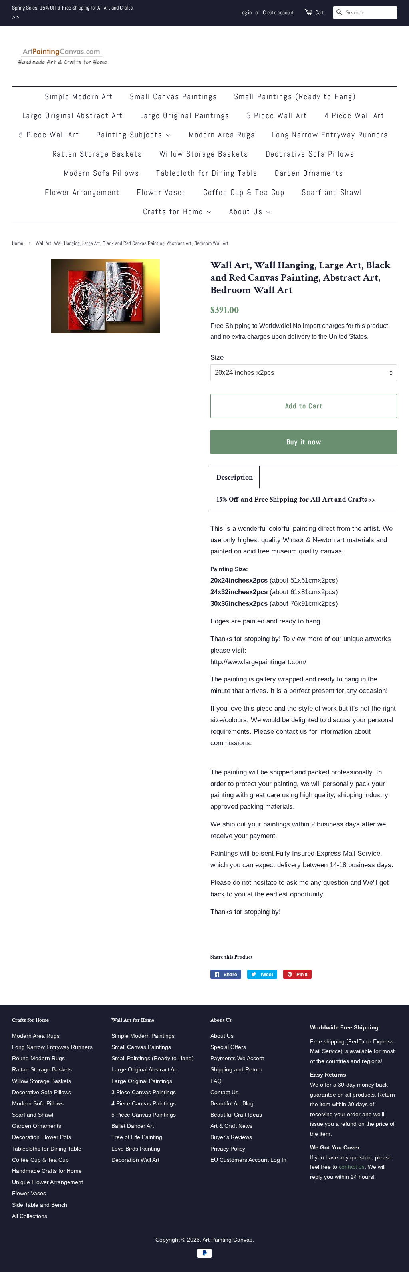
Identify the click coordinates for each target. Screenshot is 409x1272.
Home (17, 243)
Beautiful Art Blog (232, 1103)
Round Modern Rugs (38, 1058)
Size (217, 357)
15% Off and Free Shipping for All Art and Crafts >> (295, 499)
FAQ (216, 1081)
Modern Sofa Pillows (101, 173)
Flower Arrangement (82, 192)
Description (234, 477)
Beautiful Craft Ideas (236, 1114)
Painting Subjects (130, 134)
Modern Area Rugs (222, 134)
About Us (247, 211)
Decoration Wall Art (135, 1160)
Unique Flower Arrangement (47, 1182)
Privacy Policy (227, 1148)
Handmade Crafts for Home (47, 1171)
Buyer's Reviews (231, 1137)
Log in (246, 12)
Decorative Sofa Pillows (310, 154)
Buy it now (304, 441)
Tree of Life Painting (136, 1137)
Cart (319, 12)
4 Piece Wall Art (354, 115)
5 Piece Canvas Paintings (143, 1114)
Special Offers (228, 1047)
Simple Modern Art (79, 96)
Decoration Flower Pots (41, 1137)
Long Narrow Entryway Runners (330, 134)
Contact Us (224, 1092)
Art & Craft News (231, 1126)
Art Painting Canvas (227, 1239)
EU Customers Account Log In (248, 1160)
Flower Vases (162, 192)
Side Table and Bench (39, 1205)
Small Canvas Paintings (173, 96)
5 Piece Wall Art (49, 134)
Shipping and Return (236, 1069)
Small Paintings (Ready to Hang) (295, 96)
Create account (278, 12)
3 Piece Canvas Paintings (143, 1092)
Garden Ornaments (308, 173)
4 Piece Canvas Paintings (143, 1103)
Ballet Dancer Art (132, 1126)
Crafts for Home (174, 211)
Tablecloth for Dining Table (207, 173)
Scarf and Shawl (332, 192)
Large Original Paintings (185, 115)
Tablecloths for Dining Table (46, 1148)
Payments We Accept (237, 1058)
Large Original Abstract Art (72, 115)
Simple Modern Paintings (143, 1036)
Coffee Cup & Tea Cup (244, 192)
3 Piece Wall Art (277, 115)
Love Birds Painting (135, 1148)
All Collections (29, 1216)
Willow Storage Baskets (204, 154)
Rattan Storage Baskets (97, 154)
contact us (352, 1167)
